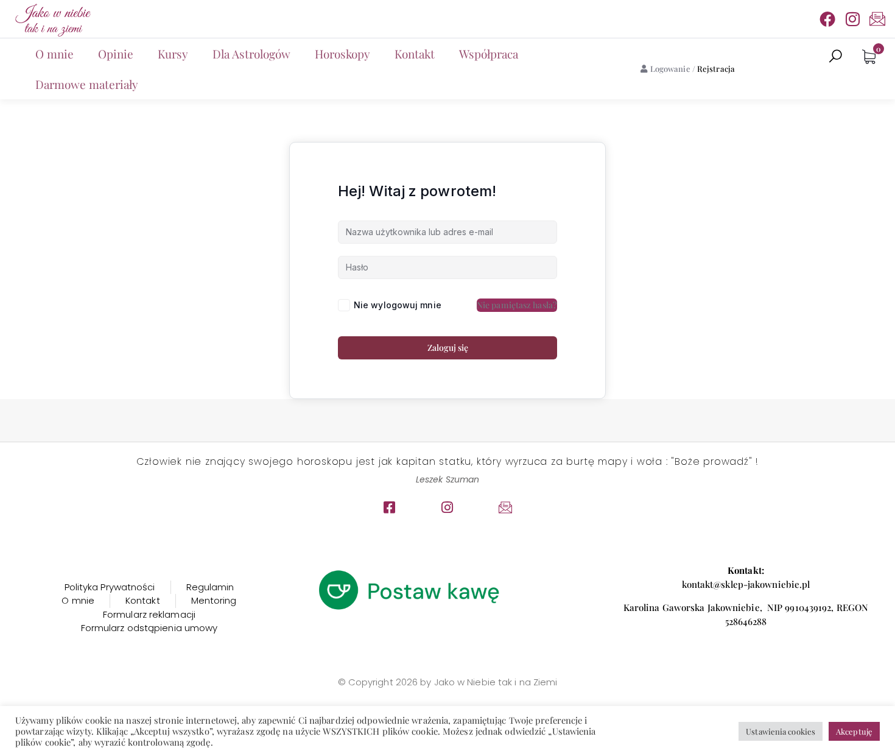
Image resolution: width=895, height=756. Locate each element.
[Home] (51, 19)
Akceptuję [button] (854, 731)
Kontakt (415, 54)
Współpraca (488, 54)
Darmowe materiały (86, 84)
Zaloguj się (447, 347)
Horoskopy (342, 54)
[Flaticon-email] (877, 19)
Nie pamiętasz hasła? (517, 305)
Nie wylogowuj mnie (397, 305)
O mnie (54, 54)
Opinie (115, 54)
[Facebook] (827, 19)
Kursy (173, 54)
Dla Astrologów (251, 54)
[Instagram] (852, 19)
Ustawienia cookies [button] (780, 731)
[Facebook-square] (389, 507)
